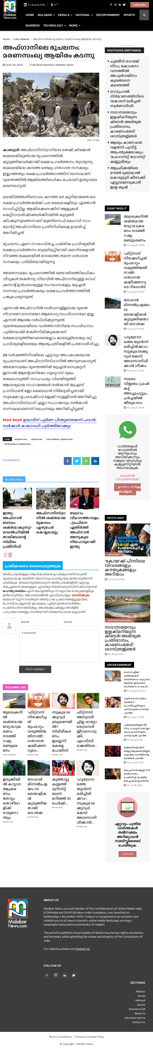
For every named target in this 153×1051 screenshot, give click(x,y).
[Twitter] (124, 4)
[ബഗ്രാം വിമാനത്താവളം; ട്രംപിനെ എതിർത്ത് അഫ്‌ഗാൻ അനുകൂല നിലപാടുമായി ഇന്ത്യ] (84, 498)
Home (30, 15)
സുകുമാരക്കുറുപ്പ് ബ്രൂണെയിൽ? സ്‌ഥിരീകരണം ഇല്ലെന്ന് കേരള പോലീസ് (62, 731)
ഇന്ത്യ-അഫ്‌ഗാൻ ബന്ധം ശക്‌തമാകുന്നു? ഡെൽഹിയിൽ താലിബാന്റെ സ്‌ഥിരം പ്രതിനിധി (17, 529)
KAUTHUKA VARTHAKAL (124, 50)
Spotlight (114, 554)
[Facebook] (111, 4)
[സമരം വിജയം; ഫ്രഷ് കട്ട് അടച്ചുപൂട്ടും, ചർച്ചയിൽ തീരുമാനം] (113, 382)
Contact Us (82, 948)
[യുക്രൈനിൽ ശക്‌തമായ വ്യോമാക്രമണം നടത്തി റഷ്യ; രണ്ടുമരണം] (14, 700)
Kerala (64, 15)
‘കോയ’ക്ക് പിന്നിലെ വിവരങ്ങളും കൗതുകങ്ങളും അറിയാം (125, 567)
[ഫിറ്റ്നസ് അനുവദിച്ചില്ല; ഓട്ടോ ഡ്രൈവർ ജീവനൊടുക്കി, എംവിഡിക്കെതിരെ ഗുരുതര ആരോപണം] (88, 700)
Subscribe (139, 5)
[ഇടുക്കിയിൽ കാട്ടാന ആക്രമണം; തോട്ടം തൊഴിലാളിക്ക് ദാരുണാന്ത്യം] (14, 768)
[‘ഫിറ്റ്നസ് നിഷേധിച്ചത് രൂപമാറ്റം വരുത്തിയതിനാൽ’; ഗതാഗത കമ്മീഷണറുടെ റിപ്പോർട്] (38, 700)
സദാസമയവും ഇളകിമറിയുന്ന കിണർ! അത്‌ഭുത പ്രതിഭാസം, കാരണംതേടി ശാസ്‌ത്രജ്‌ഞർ (125, 124)
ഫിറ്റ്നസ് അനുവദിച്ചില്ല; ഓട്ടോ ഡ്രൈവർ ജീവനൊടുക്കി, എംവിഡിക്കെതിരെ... (87, 728)
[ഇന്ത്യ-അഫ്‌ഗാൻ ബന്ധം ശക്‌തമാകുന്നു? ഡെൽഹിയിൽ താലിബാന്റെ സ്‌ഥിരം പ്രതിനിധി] (17, 498)
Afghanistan (21, 439)
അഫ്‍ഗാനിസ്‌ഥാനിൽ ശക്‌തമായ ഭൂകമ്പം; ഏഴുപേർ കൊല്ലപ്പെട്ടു (51, 522)
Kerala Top (32, 755)
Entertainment (108, 15)
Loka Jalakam (21, 39)
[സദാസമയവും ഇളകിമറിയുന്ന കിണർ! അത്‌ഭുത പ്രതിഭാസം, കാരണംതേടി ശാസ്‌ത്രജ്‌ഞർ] (127, 605)
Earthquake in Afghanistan (18, 443)
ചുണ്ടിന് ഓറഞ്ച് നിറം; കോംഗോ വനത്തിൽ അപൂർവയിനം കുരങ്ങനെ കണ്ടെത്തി (124, 73)
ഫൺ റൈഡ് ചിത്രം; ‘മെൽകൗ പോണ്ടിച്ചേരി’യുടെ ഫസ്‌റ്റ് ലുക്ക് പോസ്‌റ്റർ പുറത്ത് (136, 706)
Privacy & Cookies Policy (89, 1037)
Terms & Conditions (60, 1037)
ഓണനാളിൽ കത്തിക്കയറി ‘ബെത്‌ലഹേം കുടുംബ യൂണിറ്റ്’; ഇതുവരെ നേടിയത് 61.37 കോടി (137, 679)
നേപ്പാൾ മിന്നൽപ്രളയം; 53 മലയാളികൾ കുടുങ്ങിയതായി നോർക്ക (37, 796)
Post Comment (35, 669)
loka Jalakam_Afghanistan (60, 439)
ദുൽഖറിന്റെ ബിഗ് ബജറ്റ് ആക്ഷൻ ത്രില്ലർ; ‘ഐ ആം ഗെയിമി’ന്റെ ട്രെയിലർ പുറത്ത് (137, 753)
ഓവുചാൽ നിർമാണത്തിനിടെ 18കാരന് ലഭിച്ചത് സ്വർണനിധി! (127, 99)
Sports (129, 15)
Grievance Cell (137, 1009)
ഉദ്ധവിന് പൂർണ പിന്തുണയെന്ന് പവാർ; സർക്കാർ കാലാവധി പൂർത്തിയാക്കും (49, 423)
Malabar (45, 15)
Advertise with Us (135, 1018)
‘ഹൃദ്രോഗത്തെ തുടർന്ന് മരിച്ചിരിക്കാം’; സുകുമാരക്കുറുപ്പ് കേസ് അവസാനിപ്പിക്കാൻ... (87, 801)
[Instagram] (115, 4)
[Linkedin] (120, 4)
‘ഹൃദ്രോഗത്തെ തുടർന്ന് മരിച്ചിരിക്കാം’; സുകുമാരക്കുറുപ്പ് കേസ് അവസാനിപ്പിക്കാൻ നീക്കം (136, 351)
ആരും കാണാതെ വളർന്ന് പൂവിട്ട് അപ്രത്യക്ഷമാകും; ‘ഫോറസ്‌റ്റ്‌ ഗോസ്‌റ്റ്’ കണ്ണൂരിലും (128, 152)
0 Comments (11, 460)
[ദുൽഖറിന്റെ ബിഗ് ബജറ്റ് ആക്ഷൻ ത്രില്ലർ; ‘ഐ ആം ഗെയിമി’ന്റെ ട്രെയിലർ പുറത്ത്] (113, 751)
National (83, 15)
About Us (139, 1013)
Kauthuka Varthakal (119, 620)
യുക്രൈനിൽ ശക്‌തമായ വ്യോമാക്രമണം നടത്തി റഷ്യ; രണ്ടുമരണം (136, 228)
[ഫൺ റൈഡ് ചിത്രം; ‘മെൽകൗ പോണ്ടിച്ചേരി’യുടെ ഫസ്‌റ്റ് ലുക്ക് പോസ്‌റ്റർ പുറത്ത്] (113, 702)
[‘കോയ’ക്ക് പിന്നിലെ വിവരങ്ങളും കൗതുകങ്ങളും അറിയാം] (127, 540)
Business (33, 25)
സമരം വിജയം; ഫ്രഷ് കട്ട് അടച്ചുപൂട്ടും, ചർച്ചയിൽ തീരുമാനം (136, 390)
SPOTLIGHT (115, 517)
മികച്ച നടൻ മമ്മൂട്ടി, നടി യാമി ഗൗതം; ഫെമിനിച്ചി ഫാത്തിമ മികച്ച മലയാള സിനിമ (137, 775)
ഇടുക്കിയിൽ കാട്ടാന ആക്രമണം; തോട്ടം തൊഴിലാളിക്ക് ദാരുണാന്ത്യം (12, 798)
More (73, 25)
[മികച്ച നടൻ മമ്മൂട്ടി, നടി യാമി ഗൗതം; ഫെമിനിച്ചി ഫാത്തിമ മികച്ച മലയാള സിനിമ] (113, 773)
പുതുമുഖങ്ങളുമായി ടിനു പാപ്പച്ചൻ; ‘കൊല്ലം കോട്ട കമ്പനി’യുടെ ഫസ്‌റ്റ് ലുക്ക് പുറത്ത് (137, 730)
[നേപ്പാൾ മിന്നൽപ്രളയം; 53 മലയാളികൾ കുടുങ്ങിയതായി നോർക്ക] (38, 768)
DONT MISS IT (117, 208)
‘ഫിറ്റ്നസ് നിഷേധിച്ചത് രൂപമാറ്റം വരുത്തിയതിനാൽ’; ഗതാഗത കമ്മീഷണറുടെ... (37, 731)
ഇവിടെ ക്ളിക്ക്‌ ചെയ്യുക (129, 489)
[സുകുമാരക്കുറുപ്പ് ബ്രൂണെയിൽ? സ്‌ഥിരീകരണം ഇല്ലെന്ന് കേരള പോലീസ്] (63, 700)
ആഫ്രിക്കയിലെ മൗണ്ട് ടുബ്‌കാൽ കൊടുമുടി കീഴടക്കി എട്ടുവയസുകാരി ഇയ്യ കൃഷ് (127, 177)
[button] (144, 15)
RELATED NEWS (14, 479)
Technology (53, 25)
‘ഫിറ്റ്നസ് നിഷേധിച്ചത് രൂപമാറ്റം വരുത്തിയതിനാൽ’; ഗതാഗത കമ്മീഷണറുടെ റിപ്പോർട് (135, 270)
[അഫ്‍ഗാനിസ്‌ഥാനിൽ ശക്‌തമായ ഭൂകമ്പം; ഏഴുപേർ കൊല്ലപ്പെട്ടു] (51, 498)
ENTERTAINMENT (119, 664)
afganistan (36, 439)
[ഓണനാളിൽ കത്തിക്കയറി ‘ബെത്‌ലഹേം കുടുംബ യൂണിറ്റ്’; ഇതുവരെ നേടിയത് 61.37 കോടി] (113, 675)
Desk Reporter (45, 65)
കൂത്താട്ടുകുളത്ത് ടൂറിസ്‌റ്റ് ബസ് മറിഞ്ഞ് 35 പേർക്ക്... (61, 791)
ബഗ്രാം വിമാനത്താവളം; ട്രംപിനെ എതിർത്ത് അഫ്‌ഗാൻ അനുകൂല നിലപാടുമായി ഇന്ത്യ (84, 529)
